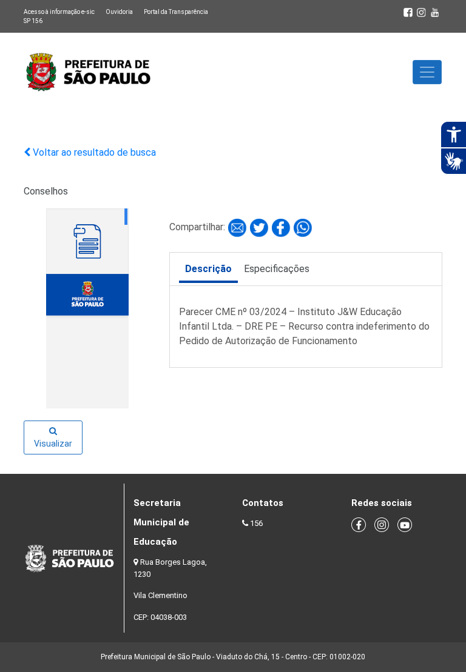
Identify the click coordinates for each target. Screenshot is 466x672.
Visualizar (53, 443)
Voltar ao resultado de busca (93, 152)
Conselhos (46, 191)
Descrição (208, 268)
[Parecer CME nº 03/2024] (238, 227)
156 (256, 523)
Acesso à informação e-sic (59, 11)
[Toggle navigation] (427, 72)
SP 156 (33, 21)
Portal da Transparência (176, 11)
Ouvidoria (119, 11)
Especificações (276, 268)
